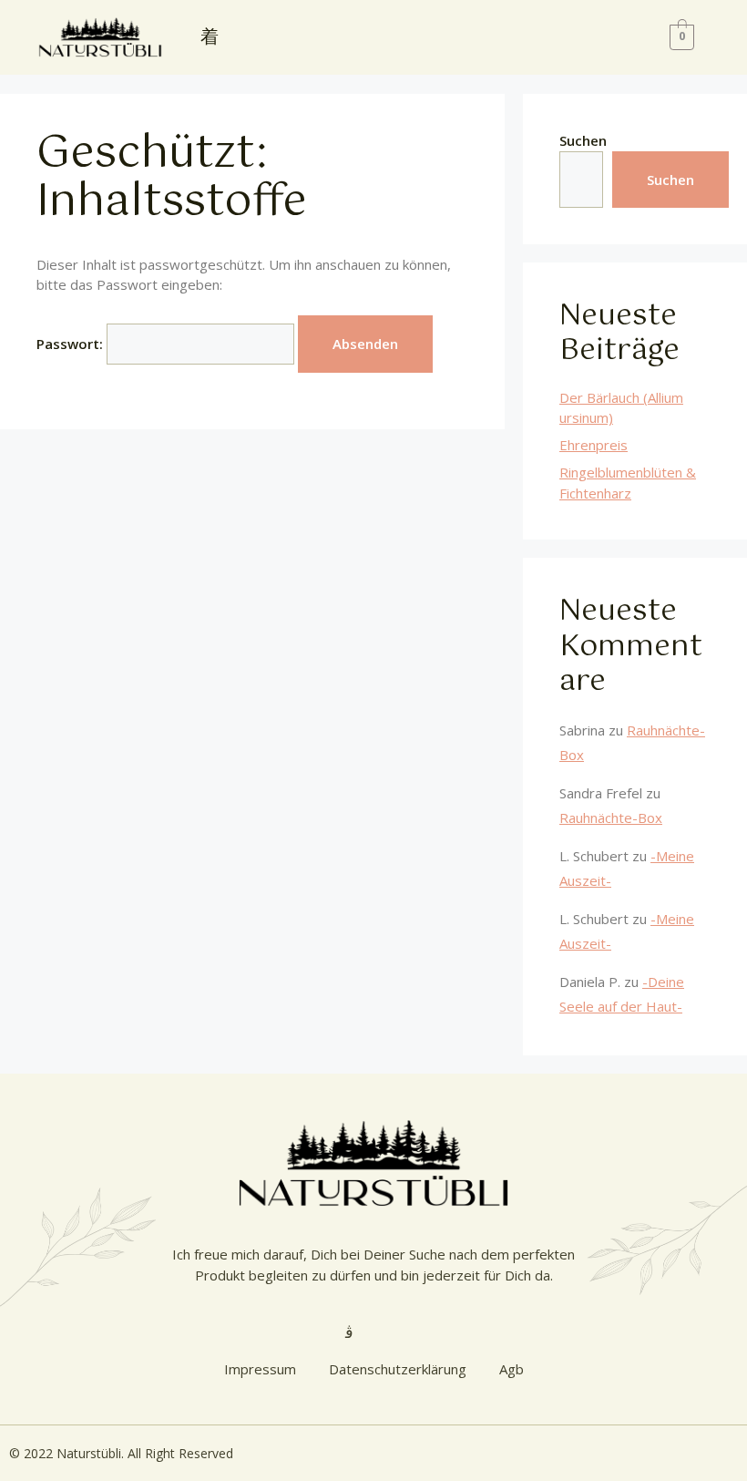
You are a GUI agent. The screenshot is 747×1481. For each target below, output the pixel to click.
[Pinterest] (550, 37)
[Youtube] (422, 37)
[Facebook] (507, 37)
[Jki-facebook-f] (398, 1332)
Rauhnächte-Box (610, 817)
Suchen (583, 140)
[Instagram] (464, 37)
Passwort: (71, 343)
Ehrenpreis (593, 445)
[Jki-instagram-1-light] (350, 1332)
